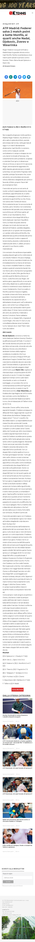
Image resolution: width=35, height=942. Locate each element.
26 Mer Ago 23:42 (10, 748)
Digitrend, (5, 721)
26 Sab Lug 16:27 (10, 851)
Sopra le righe (7, 873)
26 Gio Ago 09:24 (10, 721)
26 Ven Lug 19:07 (10, 799)
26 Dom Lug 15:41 (10, 825)
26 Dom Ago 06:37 (10, 774)
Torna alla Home (17, 689)
